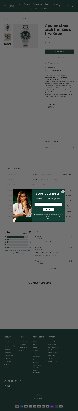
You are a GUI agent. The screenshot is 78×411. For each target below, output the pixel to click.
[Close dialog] (62, 191)
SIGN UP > (48, 209)
